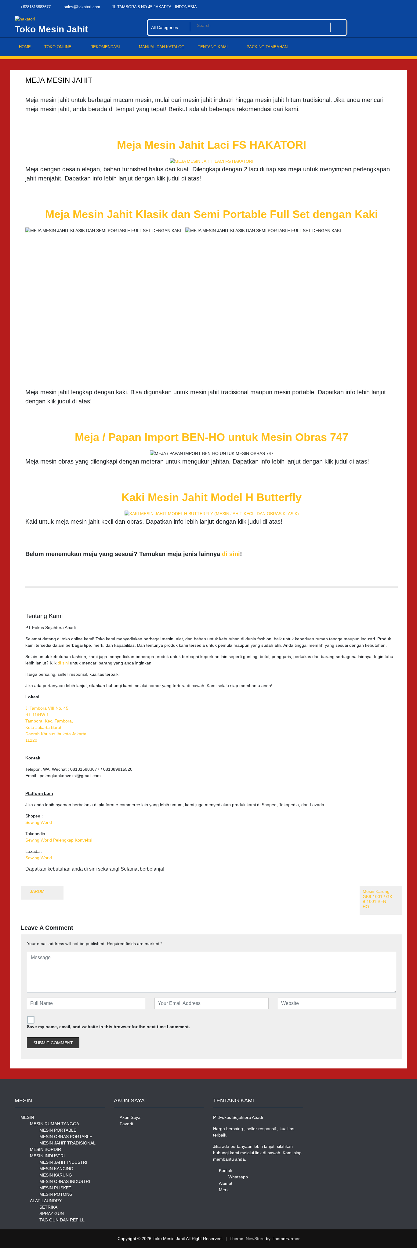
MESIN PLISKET (55, 1187)
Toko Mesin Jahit (51, 29)
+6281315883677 (35, 7)
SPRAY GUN (51, 1213)
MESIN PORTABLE (57, 1130)
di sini (231, 554)
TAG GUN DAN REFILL (62, 1219)
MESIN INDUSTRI (47, 1155)
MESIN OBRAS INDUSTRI (64, 1181)
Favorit (126, 1123)
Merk (224, 1189)
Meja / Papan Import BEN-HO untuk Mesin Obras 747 (211, 437)
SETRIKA (48, 1207)
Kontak (225, 1170)
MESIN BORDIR (45, 1149)
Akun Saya (130, 1117)
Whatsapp (238, 1176)
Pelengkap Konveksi (72, 840)
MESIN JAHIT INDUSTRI (63, 1162)
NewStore (255, 1238)
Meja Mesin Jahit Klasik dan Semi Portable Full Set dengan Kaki (211, 214)
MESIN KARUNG (55, 1175)
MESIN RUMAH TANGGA (54, 1123)
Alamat (225, 1183)
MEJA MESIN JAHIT (58, 80)
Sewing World (38, 822)
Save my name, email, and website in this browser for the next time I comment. (108, 1026)
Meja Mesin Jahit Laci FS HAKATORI (211, 145)
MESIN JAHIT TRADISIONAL (67, 1143)
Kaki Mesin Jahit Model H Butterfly (211, 497)
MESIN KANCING (56, 1168)
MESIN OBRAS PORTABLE (65, 1136)
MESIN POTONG (56, 1194)
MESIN (27, 1117)
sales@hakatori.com (81, 7)
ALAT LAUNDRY (46, 1200)
